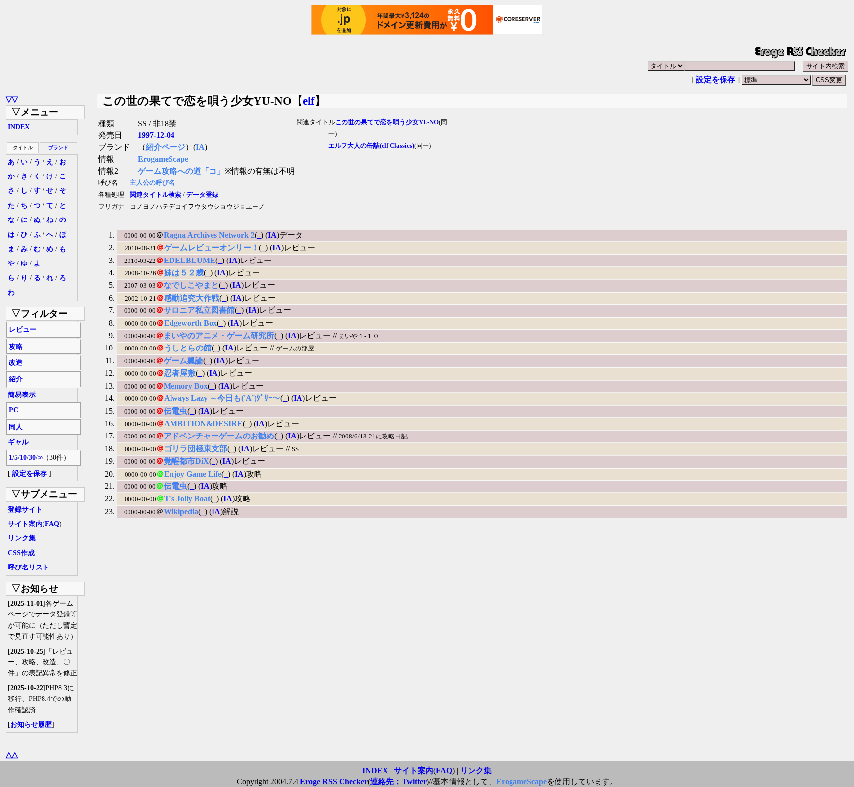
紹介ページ (165, 147)
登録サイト (25, 509)
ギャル (18, 442)
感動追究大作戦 (191, 298)
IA (200, 147)
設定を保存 (715, 79)
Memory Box (186, 386)
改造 (16, 362)
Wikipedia (181, 511)
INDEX (19, 127)
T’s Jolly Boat (187, 498)
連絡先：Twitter (398, 781)
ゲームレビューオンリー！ (211, 247)
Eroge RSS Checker (334, 781)
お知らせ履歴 (31, 724)
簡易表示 (22, 394)
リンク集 (22, 538)
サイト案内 (25, 523)
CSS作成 (21, 553)
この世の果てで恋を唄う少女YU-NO (387, 122)
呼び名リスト (28, 567)
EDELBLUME (189, 260)
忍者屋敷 (180, 373)
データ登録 (202, 194)
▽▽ (12, 99)
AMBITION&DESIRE (203, 423)
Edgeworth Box (190, 323)
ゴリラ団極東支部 (195, 448)
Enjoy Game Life (192, 474)
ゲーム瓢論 (183, 360)
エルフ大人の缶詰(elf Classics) (371, 145)
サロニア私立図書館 (199, 310)
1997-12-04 (156, 135)
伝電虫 (175, 411)
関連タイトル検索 (155, 194)
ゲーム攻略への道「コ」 (181, 171)
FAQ (52, 523)
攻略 (16, 346)
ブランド (58, 147)
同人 (16, 427)
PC (13, 410)
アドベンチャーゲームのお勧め (219, 436)
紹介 (16, 379)
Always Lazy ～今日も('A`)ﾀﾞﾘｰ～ (222, 398)
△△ (12, 754)
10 (23, 457)
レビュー (23, 329)
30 (32, 457)
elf (309, 100)
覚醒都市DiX (186, 461)
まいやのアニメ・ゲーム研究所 (219, 335)
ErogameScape (163, 159)
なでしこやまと (191, 285)
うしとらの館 (188, 348)
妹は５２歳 (184, 272)
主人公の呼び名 (152, 182)
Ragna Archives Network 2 (209, 235)
